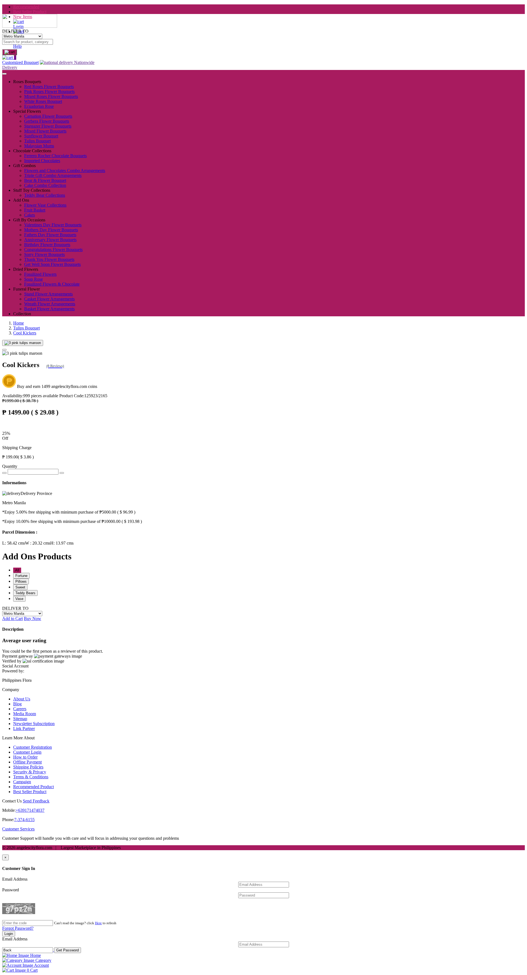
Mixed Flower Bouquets (45, 131)
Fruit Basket (34, 210)
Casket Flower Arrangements (49, 299)
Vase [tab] (19, 599)
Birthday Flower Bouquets (47, 244)
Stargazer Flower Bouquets (47, 126)
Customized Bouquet (20, 62)
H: (62, 543)
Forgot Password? (17, 928)
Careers (19, 708)
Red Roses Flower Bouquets (49, 86)
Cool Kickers (24, 333)
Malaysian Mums (39, 145)
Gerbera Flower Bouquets (46, 121)
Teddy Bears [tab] (25, 593)
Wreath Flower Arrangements (49, 303)
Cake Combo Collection (45, 185)
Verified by (11, 661)
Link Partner (24, 728)
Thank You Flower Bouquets (49, 259)
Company (10, 689)
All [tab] (17, 570)
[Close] (4, 350)
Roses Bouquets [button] (27, 81)
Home (18, 323)
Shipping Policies (28, 767)
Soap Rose (33, 279)
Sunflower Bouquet (41, 136)
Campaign (22, 781)
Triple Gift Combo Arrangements (53, 175)
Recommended (26, 6)
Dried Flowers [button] (25, 269)
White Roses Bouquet (43, 101)
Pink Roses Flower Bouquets (49, 91)
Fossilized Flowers (40, 274)
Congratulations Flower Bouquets (53, 249)
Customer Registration (32, 747)
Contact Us (12, 801)
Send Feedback (36, 801)
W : (37, 543)
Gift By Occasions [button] (29, 220)
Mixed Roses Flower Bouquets (51, 96)
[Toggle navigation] (4, 74)
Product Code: (83, 395)
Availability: (30, 395)
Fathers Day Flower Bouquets (50, 234)
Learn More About (18, 738)
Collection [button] (22, 313)
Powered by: (13, 671)
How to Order (25, 757)
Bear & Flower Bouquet (45, 180)
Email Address (14, 879)
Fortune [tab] (21, 576)
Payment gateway (17, 656)
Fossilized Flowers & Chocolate (52, 284)
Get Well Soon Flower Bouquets (52, 264)
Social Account (15, 666)
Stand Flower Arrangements (48, 294)
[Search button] (9, 52)
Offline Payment (27, 762)
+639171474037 (30, 810)
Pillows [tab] (21, 581)
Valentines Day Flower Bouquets (53, 224)
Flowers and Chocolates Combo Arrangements (64, 170)
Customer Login (27, 752)
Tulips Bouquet (37, 141)
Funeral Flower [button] (26, 289)
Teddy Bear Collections (44, 195)
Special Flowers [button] (27, 111)
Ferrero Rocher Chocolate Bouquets (55, 155)
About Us (21, 699)
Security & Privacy (29, 772)
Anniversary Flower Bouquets (50, 239)
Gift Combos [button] (24, 165)
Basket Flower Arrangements (49, 308)
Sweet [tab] (20, 587)
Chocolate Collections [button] (32, 150)
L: (13, 543)
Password (10, 889)
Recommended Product (33, 786)
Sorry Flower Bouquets (44, 254)
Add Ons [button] (21, 200)
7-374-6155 (24, 819)
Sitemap (20, 718)
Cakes (29, 215)
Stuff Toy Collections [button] (31, 190)
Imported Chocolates (42, 160)
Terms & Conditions (30, 776)
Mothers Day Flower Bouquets (51, 229)
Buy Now (32, 618)
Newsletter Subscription (34, 723)
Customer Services (18, 829)
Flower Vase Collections (45, 205)
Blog (17, 703)
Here (98, 923)
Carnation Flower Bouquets (48, 116)
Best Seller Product (29, 11)
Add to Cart (12, 618)
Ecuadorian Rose (39, 106)
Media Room (24, 713)
